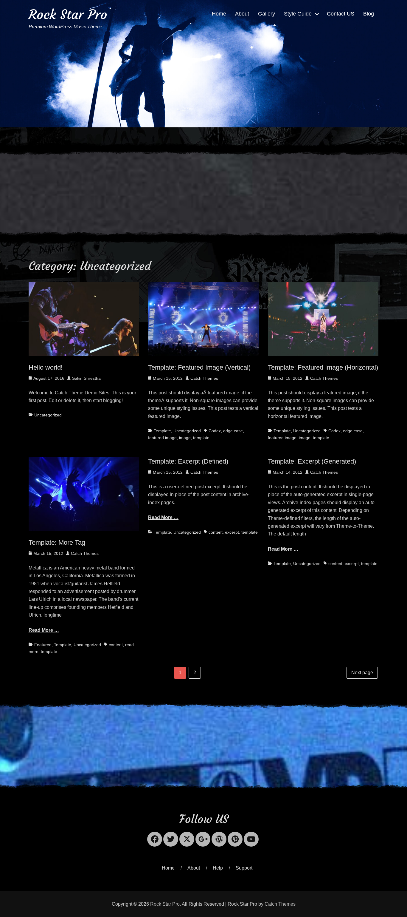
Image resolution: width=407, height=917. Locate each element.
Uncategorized (48, 415)
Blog (368, 14)
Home (219, 14)
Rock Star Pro (68, 14)
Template (162, 430)
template (201, 437)
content (116, 644)
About (242, 14)
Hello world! (46, 367)
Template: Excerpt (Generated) (312, 461)
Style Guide (298, 14)
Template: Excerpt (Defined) (188, 461)
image (185, 437)
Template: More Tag (57, 542)
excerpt (232, 532)
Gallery (266, 14)
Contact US (340, 14)
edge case (233, 430)
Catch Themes (204, 378)
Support (244, 867)
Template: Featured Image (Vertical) (199, 367)
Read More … (44, 630)
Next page (362, 672)
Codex (215, 430)
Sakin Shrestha (86, 378)
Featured (43, 644)
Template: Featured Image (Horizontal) (323, 367)
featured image (162, 437)
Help (218, 867)
